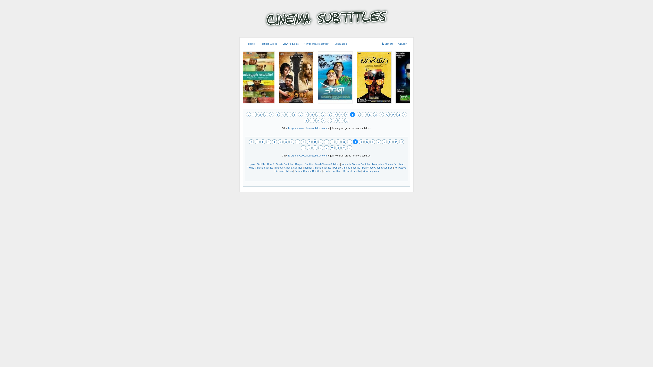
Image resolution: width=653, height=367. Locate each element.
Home (251, 43)
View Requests (291, 43)
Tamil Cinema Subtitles (327, 164)
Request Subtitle (269, 43)
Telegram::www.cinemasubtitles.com (307, 128)
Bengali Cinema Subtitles (317, 167)
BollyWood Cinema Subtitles (377, 167)
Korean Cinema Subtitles (308, 171)
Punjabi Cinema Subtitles (346, 167)
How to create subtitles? (317, 43)
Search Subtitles (332, 171)
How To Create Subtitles (280, 164)
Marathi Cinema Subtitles (288, 167)
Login (404, 43)
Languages (341, 43)
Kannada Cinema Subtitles (356, 164)
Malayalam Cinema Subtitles (387, 164)
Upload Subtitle (257, 164)
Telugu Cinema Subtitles (260, 167)
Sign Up (388, 43)
